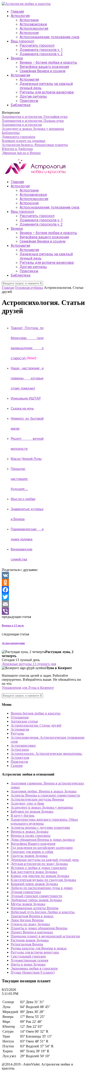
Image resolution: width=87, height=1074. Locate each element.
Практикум (29, 101)
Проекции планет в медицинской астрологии (45, 936)
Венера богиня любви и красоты (35, 713)
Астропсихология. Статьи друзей (36, 725)
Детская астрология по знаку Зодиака (39, 864)
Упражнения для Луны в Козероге (28, 687)
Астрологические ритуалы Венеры (37, 799)
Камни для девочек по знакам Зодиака (40, 876)
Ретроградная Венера (27, 944)
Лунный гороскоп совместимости (36, 896)
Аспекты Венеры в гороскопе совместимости (45, 795)
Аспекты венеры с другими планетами (40, 827)
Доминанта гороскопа (18, 137)
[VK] (43, 575)
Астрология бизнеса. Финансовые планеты (35, 145)
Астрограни (29, 20)
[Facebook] (43, 589)
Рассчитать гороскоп (37, 45)
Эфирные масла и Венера (21, 153)
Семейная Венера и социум (42, 71)
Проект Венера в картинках (32, 932)
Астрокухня (29, 33)
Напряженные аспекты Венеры (34, 908)
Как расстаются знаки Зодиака (34, 872)
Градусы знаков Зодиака (29, 856)
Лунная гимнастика (26, 892)
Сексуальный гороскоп (28, 956)
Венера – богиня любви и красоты (48, 62)
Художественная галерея (29, 960)
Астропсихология (34, 28)
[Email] (43, 604)
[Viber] (43, 611)
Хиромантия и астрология (22, 125)
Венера (17, 58)
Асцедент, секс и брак (27, 803)
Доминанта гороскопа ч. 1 (41, 50)
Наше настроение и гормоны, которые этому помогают (27, 378)
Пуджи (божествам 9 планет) (33, 972)
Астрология (20, 16)
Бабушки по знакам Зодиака (32, 811)
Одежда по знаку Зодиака (30, 924)
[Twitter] (43, 596)
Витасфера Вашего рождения (33, 844)
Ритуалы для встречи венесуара (47, 92)
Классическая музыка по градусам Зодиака (43, 880)
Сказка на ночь (22, 408)
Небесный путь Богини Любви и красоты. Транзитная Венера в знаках (43, 914)
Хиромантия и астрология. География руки (35, 116)
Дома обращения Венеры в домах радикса (43, 839)
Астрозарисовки (33, 24)
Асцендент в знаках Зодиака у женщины (33, 129)
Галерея (17, 765)
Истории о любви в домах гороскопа (39, 868)
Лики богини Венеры (27, 920)
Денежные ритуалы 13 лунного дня (29, 664)
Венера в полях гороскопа (30, 835)
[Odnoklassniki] (43, 582)
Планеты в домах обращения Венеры (39, 928)
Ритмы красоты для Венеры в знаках (39, 948)
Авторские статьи (24, 721)
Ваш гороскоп (22, 41)
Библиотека (20, 105)
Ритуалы (17, 733)
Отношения (20, 717)
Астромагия (20, 75)
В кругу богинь (22, 815)
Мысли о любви (23, 499)
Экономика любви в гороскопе (34, 968)
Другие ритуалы (33, 96)
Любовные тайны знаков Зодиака (36, 900)
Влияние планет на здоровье (23, 141)
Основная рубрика (29, 288)
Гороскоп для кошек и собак (32, 852)
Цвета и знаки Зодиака (28, 964)
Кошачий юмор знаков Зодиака (34, 884)
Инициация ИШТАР (26, 398)
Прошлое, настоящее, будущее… (19, 479)
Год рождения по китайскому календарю (42, 848)
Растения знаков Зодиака (30, 940)
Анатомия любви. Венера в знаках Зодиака (44, 791)
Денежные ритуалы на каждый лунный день (45, 860)
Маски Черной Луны (26, 459)
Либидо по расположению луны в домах (42, 888)
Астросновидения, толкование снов (49, 37)
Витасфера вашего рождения (44, 67)
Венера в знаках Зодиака (29, 831)
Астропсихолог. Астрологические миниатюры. (46, 753)
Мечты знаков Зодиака (28, 904)
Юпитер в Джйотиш (17, 149)
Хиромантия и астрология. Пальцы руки (33, 121)
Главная (17, 11)
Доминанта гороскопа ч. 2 (41, 54)
